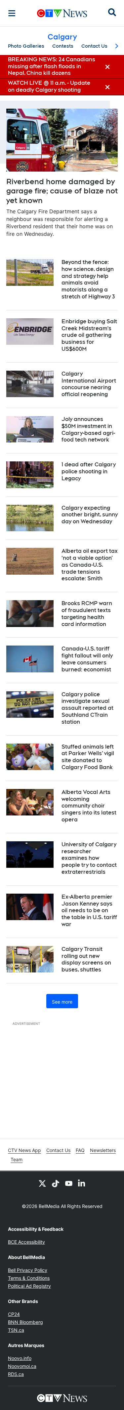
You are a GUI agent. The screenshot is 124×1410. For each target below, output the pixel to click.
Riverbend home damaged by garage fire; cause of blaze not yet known (62, 191)
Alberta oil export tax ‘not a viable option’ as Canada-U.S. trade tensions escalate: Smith (90, 565)
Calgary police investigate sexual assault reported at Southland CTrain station (87, 708)
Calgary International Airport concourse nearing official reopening (89, 384)
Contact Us (94, 46)
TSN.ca (16, 1330)
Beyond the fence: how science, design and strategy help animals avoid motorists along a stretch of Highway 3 (88, 279)
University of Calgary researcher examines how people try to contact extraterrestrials (89, 858)
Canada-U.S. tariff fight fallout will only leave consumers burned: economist (87, 659)
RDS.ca (16, 1374)
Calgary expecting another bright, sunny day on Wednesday (90, 515)
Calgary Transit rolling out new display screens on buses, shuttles (86, 959)
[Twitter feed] (42, 1183)
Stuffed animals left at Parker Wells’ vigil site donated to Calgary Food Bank (88, 757)
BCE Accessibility (26, 1242)
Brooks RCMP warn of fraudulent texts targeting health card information (87, 613)
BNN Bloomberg (25, 1322)
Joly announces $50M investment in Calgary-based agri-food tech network (88, 429)
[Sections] (12, 13)
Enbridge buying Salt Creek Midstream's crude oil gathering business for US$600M (89, 335)
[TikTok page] (56, 1183)
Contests (62, 46)
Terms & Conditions (29, 1278)
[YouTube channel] (69, 1183)
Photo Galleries (26, 46)
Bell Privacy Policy (27, 1270)
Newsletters (103, 1150)
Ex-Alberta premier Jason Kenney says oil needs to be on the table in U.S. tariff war (89, 910)
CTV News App (24, 1150)
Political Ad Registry (29, 1286)
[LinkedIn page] (82, 1183)
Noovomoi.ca (22, 1366)
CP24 (14, 1314)
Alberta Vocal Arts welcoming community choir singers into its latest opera (89, 806)
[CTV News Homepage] (62, 13)
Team (16, 1159)
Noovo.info (19, 1358)
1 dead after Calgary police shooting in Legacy (89, 471)
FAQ (80, 1150)
